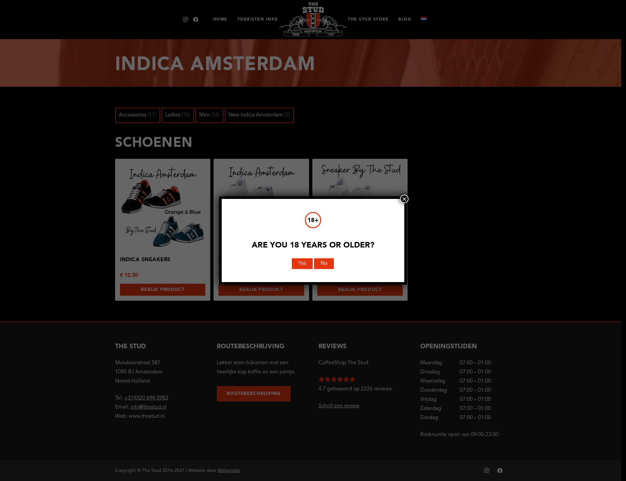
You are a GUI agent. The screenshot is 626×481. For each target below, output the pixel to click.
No (323, 263)
